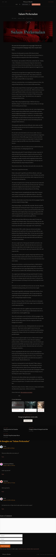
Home (17, 4)
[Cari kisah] (20, 4)
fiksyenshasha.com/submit (26, 392)
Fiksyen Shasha (28, 1)
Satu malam (27, 409)
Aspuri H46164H (15, 409)
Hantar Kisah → (36, 4)
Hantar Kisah (28, 420)
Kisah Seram (28, 10)
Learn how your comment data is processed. (28, 549)
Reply (3, 456)
